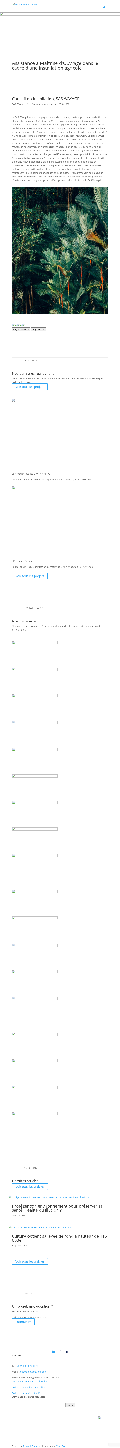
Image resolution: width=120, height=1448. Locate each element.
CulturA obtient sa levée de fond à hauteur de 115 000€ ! (59, 1238)
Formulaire (23, 1322)
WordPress (62, 1446)
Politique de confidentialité (26, 1393)
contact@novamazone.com (32, 1371)
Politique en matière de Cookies (28, 1387)
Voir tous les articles (30, 1186)
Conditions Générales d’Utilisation (30, 1381)
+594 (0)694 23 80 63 (27, 1365)
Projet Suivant (38, 329)
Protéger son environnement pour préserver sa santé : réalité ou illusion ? (57, 1208)
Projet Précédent (21, 329)
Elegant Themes (31, 1446)
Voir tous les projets (29, 387)
